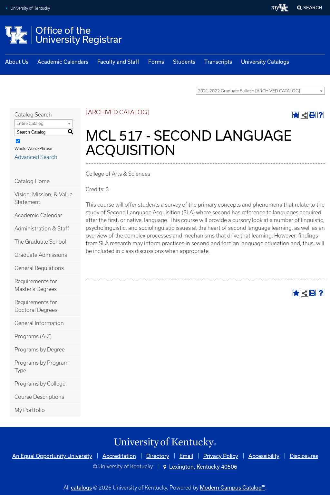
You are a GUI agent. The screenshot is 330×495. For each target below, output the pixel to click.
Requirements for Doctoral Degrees (36, 306)
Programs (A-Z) (33, 336)
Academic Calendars (62, 62)
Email (186, 456)
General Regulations (39, 268)
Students (184, 62)
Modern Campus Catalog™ (232, 487)
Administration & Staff (42, 228)
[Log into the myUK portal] (280, 8)
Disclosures (304, 456)
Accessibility (263, 456)
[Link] (165, 442)
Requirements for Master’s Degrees (36, 285)
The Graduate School (40, 242)
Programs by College (40, 384)
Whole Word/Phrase (33, 148)
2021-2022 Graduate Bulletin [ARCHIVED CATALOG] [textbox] (249, 91)
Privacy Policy (220, 456)
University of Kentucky (30, 8)
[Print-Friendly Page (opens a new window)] (312, 115)
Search (312, 7)
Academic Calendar (38, 215)
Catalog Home (32, 181)
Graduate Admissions (41, 255)
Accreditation (119, 456)
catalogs (81, 487)
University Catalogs (265, 62)
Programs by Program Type (42, 366)
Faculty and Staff (118, 62)
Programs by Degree (40, 349)
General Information (39, 323)
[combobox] (260, 91)
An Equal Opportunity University (52, 456)
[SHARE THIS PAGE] (304, 115)
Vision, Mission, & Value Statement (44, 198)
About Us (16, 62)
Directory (157, 456)
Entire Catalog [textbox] (30, 123)
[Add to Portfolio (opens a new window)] (295, 115)
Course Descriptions (39, 397)
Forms (156, 62)
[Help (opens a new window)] (320, 115)
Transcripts (218, 62)
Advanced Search (36, 157)
